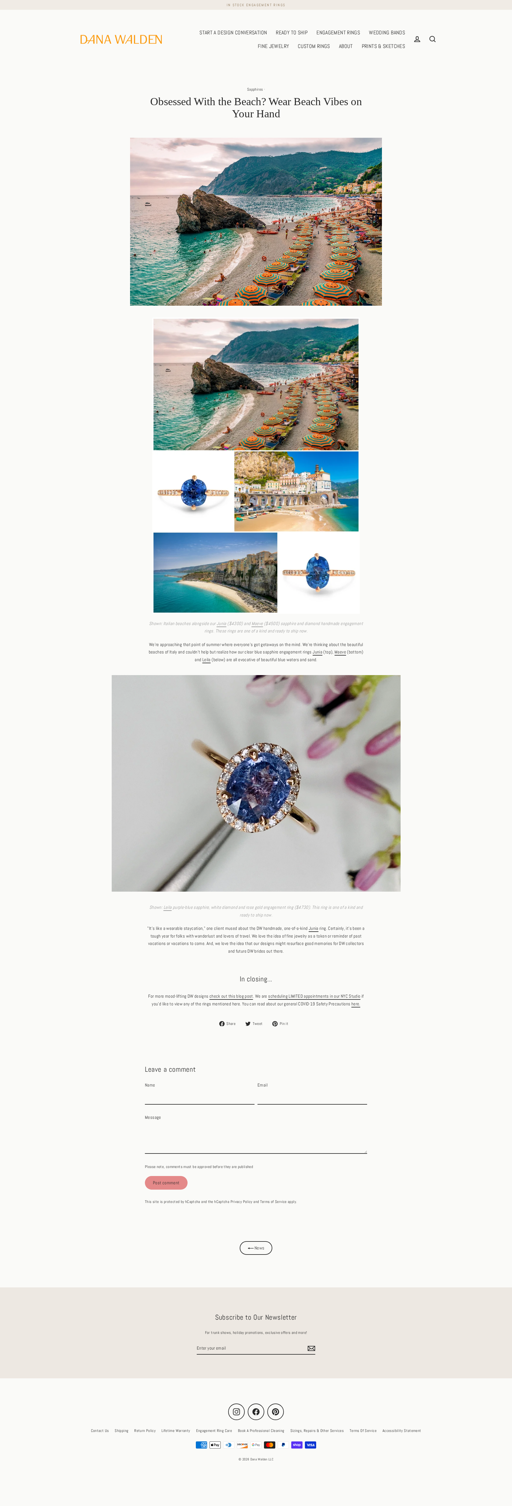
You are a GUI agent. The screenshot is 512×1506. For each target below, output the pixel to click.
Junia (221, 623)
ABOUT (346, 46)
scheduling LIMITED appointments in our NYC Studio (314, 996)
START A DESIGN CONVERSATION (233, 32)
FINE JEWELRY (273, 46)
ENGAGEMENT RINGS (338, 32)
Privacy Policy (241, 1201)
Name (150, 1085)
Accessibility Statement (402, 1430)
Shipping (121, 1430)
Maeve (257, 623)
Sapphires (255, 89)
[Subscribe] (310, 1348)
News (259, 1248)
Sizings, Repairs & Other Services (317, 1430)
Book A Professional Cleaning (261, 1430)
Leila (206, 659)
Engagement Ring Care (214, 1430)
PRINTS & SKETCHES (383, 46)
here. (355, 1004)
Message (153, 1117)
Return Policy (145, 1430)
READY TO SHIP (292, 32)
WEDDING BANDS (387, 32)
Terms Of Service (363, 1430)
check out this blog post (231, 996)
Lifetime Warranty (175, 1430)
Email (262, 1085)
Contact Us (100, 1430)
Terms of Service (273, 1201)
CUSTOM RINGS (314, 46)
